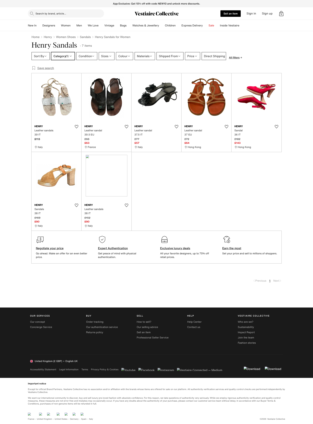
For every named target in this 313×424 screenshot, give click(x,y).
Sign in (251, 13)
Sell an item (231, 13)
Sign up (267, 13)
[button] (281, 13)
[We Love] (101, 25)
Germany (74, 419)
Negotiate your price (50, 248)
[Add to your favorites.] (76, 126)
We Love (93, 25)
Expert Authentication (113, 248)
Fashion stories (247, 343)
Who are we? (245, 322)
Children (170, 25)
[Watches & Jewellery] (161, 25)
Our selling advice (147, 327)
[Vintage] (117, 25)
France (31, 419)
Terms (84, 369)
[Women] (73, 25)
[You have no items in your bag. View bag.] (281, 13)
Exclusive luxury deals (175, 248)
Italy (91, 419)
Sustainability (246, 327)
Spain (84, 419)
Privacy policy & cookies (104, 369)
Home (35, 37)
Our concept (37, 322)
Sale (211, 25)
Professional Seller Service (152, 338)
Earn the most (231, 248)
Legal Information (68, 369)
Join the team (246, 338)
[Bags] (129, 25)
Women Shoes (66, 37)
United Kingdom (44, 419)
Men (79, 25)
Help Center (194, 322)
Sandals (85, 37)
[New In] (39, 25)
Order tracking (94, 322)
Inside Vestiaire (229, 25)
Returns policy (94, 332)
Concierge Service (41, 327)
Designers (48, 25)
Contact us (193, 327)
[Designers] (58, 25)
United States (61, 419)
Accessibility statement (43, 369)
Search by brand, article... (51, 13)
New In (32, 25)
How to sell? (144, 322)
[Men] (84, 25)
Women (65, 25)
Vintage (109, 25)
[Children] (178, 25)
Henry (48, 37)
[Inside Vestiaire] (242, 25)
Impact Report (246, 332)
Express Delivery (192, 25)
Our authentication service (102, 327)
